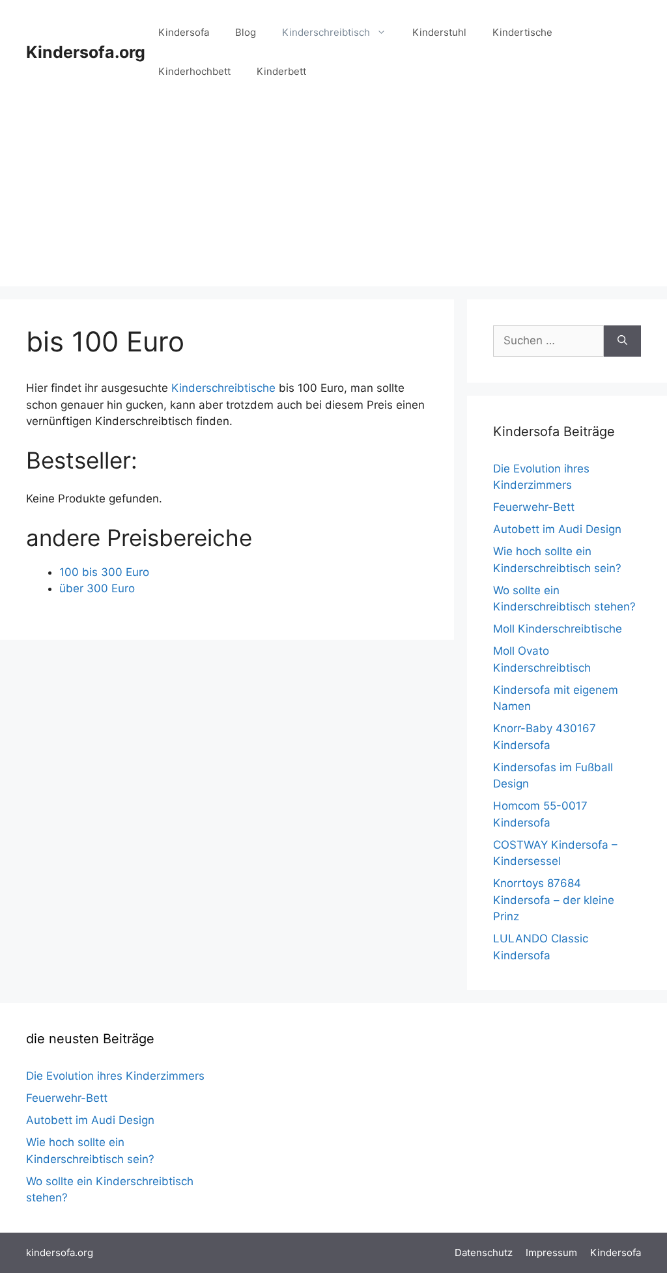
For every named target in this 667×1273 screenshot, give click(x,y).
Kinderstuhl (439, 32)
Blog (245, 32)
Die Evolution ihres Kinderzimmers (115, 1075)
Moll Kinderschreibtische (557, 628)
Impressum (551, 1252)
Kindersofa (183, 32)
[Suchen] (622, 341)
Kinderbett (281, 71)
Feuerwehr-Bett (534, 506)
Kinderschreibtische (223, 387)
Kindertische (522, 32)
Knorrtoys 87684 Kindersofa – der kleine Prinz (553, 900)
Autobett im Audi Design (557, 529)
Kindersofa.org (85, 52)
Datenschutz (484, 1252)
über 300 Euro (97, 588)
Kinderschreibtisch (326, 32)
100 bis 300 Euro (104, 572)
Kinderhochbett (194, 71)
